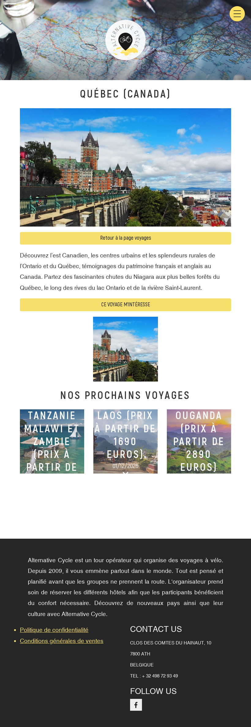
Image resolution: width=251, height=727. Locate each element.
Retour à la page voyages (125, 238)
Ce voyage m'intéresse (125, 304)
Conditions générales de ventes (61, 640)
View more (52, 441)
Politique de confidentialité (54, 629)
